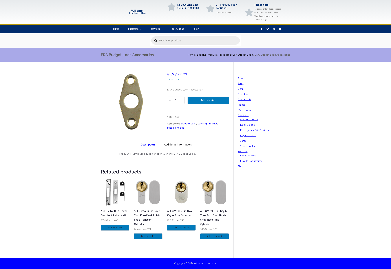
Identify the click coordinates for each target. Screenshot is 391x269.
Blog (240, 83)
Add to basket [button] (115, 227)
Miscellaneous (227, 54)
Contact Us (178, 29)
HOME (116, 29)
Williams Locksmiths (205, 263)
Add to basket (208, 100)
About (241, 78)
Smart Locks (247, 146)
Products (133, 29)
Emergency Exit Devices (254, 130)
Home (191, 54)
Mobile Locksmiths (251, 160)
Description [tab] (148, 144)
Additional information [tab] (178, 144)
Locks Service (248, 155)
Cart (240, 88)
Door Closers (247, 124)
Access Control (249, 119)
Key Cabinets (248, 135)
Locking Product (207, 54)
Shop (196, 29)
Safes (243, 140)
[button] (157, 76)
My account (245, 110)
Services (155, 29)
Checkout (243, 94)
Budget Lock (245, 54)
